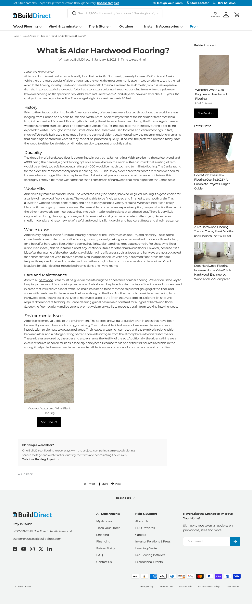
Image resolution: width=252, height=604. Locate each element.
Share (105, 483)
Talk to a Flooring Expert (40, 459)
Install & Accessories (161, 26)
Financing (103, 541)
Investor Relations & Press (152, 541)
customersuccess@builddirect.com (37, 539)
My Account (104, 521)
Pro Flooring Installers (150, 555)
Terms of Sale (185, 586)
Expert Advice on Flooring (35, 36)
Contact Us (104, 562)
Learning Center (146, 548)
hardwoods (64, 89)
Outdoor (126, 26)
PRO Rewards (145, 528)
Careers (140, 535)
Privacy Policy (146, 586)
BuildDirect (25, 586)
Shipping (102, 535)
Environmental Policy (208, 586)
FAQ (99, 555)
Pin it (117, 483)
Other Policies (232, 586)
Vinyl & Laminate (63, 26)
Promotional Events (149, 562)
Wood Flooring (25, 26)
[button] (237, 14)
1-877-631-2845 (23, 531)
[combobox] (115, 13)
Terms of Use (166, 586)
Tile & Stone (99, 26)
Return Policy (105, 548)
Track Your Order (108, 528)
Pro (192, 26)
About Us (141, 521)
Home (16, 36)
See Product (49, 422)
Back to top (124, 497)
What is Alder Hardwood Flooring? (69, 36)
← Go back (25, 474)
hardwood (46, 280)
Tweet (91, 483)
